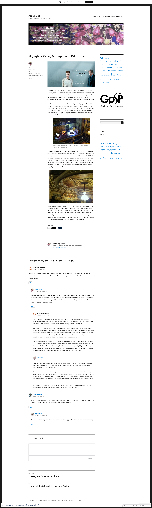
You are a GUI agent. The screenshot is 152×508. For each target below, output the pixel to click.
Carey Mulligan (36, 73)
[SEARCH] (122, 122)
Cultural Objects (110, 64)
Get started (88, 2)
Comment (89, 458)
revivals (40, 75)
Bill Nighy (30, 73)
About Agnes (96, 16)
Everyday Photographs (114, 67)
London (30, 71)
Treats (111, 79)
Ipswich (103, 75)
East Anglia (117, 147)
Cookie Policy (33, 505)
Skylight (30, 77)
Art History (105, 57)
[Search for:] (110, 123)
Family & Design (103, 71)
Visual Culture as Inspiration (115, 158)
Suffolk (107, 79)
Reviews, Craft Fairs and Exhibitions (113, 16)
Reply (30, 282)
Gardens (120, 71)
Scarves (116, 74)
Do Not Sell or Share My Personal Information (70, 500)
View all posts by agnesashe (60, 247)
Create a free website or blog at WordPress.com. (47, 500)
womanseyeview (38, 394)
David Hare (31, 75)
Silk (102, 79)
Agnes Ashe (34, 16)
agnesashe (31, 67)
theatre (34, 77)
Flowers (112, 70)
